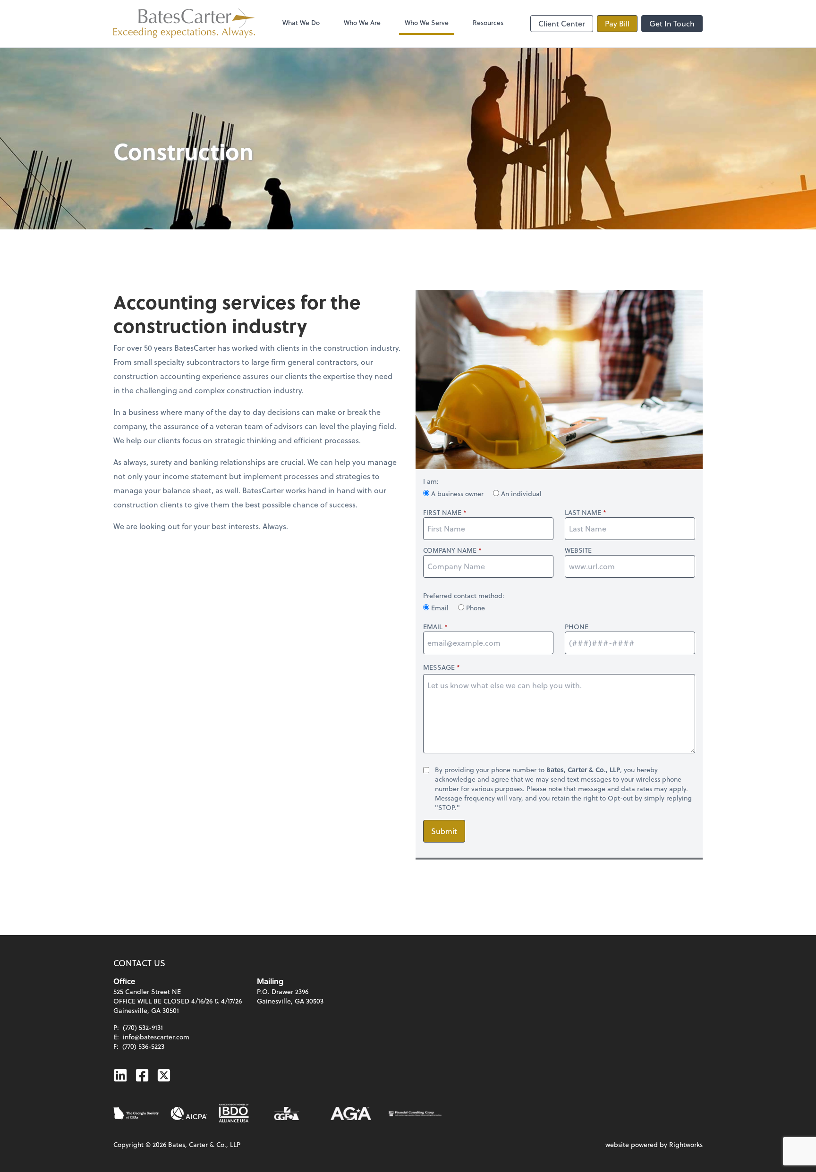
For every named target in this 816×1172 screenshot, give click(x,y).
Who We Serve (427, 22)
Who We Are (362, 22)
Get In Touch (672, 23)
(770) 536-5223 (143, 1046)
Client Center (561, 23)
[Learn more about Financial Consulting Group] (415, 1113)
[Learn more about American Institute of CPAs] (188, 1113)
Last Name (583, 512)
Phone (474, 608)
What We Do (301, 22)
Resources (488, 22)
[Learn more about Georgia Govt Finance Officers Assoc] (286, 1113)
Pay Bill (617, 23)
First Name (442, 512)
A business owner (457, 493)
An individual (520, 493)
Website (578, 550)
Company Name (449, 550)
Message (439, 667)
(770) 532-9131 (143, 1027)
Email (439, 608)
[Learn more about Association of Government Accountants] (350, 1113)
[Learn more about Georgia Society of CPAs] (136, 1113)
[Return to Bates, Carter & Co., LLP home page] (184, 24)
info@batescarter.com (156, 1037)
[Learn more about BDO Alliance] (234, 1113)
